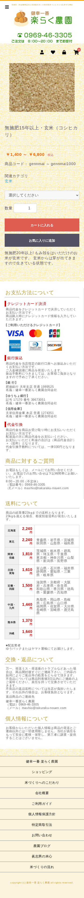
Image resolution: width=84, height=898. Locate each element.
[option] (42, 87)
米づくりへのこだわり (42, 782)
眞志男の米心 (42, 856)
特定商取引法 (42, 825)
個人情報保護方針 (42, 814)
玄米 (8, 181)
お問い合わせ (42, 835)
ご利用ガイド (42, 803)
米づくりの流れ (42, 867)
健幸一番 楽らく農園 (42, 761)
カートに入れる (42, 225)
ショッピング (42, 772)
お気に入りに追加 (42, 240)
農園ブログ (42, 846)
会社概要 (42, 793)
